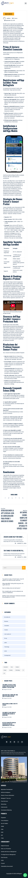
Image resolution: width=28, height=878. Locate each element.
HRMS (2, 826)
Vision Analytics (4, 820)
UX (4, 673)
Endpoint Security (5, 845)
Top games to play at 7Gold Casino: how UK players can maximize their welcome (13, 579)
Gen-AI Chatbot (4, 823)
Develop (10, 670)
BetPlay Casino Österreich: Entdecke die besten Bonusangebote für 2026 (13, 596)
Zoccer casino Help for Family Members (14, 537)
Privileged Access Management (8, 854)
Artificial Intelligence (5, 792)
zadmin (8, 18)
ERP (2, 835)
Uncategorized (8, 14)
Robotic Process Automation (7, 795)
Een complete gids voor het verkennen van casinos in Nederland (12, 592)
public (5, 642)
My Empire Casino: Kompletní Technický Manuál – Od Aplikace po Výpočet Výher (22, 520)
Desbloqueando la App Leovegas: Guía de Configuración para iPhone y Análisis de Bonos (7, 516)
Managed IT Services (6, 798)
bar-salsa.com (7, 617)
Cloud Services (4, 801)
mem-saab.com (7, 634)
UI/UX (5, 651)
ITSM (2, 838)
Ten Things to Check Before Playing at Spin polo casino (14, 550)
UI (23, 670)
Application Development (6, 789)
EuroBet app (17, 33)
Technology (6, 646)
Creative (6, 629)
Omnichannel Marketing (6, 810)
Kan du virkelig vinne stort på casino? (11, 588)
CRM (2, 829)
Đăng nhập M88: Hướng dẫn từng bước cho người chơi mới (12, 584)
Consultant (6, 625)
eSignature (3, 817)
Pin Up (5, 638)
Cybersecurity (4, 807)
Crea (12, 667)
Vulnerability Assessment (7, 866)
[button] (25, 3)
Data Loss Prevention (6, 848)
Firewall (3, 863)
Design (5, 670)
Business (6, 621)
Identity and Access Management (8, 851)
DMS (2, 832)
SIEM (2, 860)
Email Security (4, 857)
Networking (3, 804)
